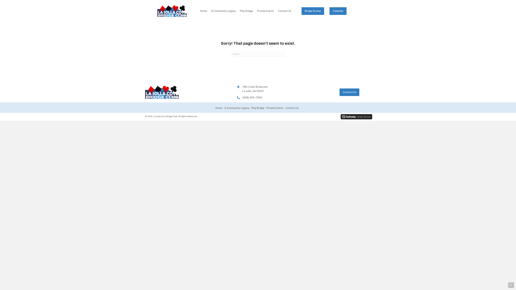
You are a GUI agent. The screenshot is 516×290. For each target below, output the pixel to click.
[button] (511, 285)
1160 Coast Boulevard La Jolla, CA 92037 (255, 89)
